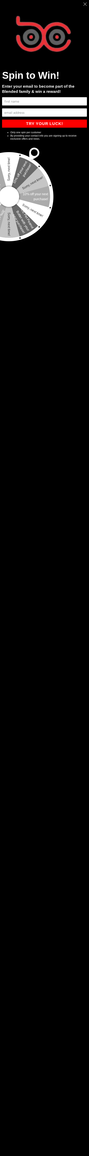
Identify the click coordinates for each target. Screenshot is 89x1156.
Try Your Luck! (44, 123)
